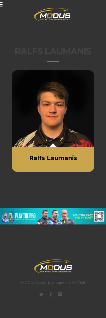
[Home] (48, 14)
